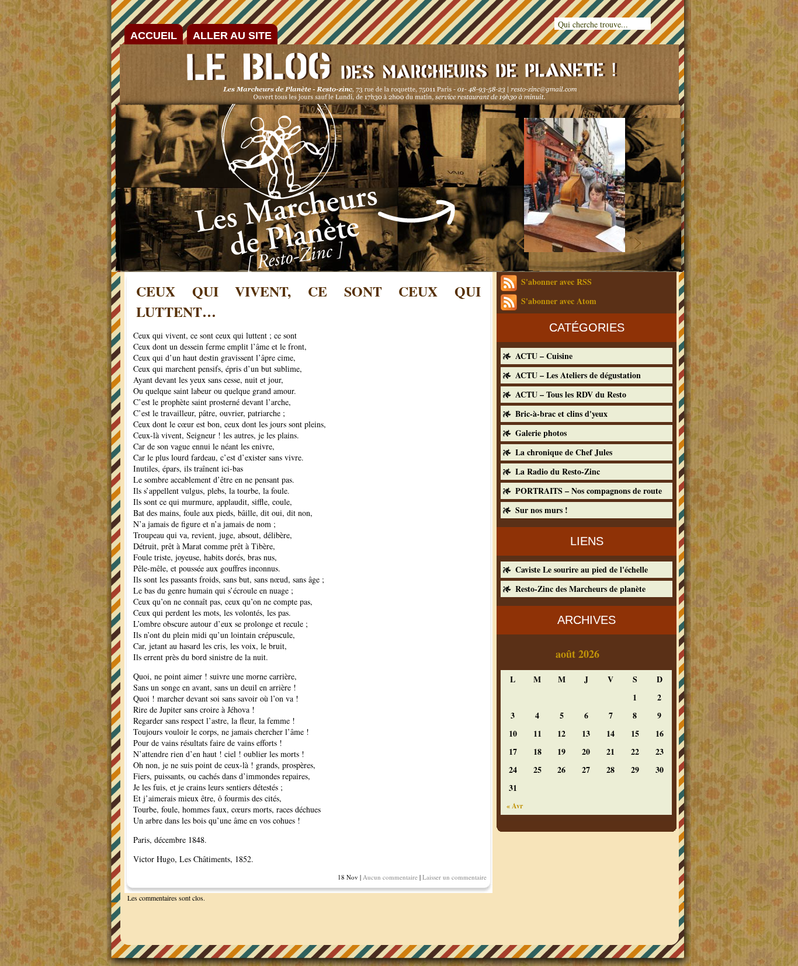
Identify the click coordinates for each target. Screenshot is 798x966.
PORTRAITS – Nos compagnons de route (588, 490)
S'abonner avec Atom (558, 301)
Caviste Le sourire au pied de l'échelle (581, 569)
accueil (153, 35)
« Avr (514, 806)
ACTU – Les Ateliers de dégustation (578, 375)
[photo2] (574, 248)
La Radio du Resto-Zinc (557, 471)
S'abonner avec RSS (556, 281)
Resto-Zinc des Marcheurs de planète (580, 589)
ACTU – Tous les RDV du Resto (570, 394)
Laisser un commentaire (454, 877)
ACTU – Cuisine (544, 356)
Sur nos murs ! (541, 510)
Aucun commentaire (390, 877)
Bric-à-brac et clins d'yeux (561, 413)
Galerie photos (541, 433)
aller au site (232, 35)
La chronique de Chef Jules (563, 452)
